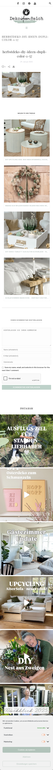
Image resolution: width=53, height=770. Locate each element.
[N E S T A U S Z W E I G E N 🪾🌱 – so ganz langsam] (26, 656)
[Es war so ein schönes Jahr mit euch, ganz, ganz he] (26, 710)
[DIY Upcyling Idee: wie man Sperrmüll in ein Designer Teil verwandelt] (27, 138)
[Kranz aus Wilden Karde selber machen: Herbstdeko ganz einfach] (27, 184)
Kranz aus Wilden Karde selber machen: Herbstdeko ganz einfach (27, 206)
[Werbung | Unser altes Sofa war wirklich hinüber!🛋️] (26, 602)
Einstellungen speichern (27, 764)
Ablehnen (26, 757)
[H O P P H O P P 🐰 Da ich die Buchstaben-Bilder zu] (26, 494)
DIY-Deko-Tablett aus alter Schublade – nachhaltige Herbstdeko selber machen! (27, 252)
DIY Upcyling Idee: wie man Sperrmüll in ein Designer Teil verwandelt (27, 160)
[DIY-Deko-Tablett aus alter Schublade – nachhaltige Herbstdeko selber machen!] (27, 230)
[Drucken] (15, 66)
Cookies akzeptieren (26, 750)
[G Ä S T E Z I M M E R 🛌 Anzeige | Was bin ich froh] (26, 548)
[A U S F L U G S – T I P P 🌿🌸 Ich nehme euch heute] (26, 440)
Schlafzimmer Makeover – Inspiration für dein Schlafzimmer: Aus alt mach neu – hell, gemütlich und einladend (27, 298)
